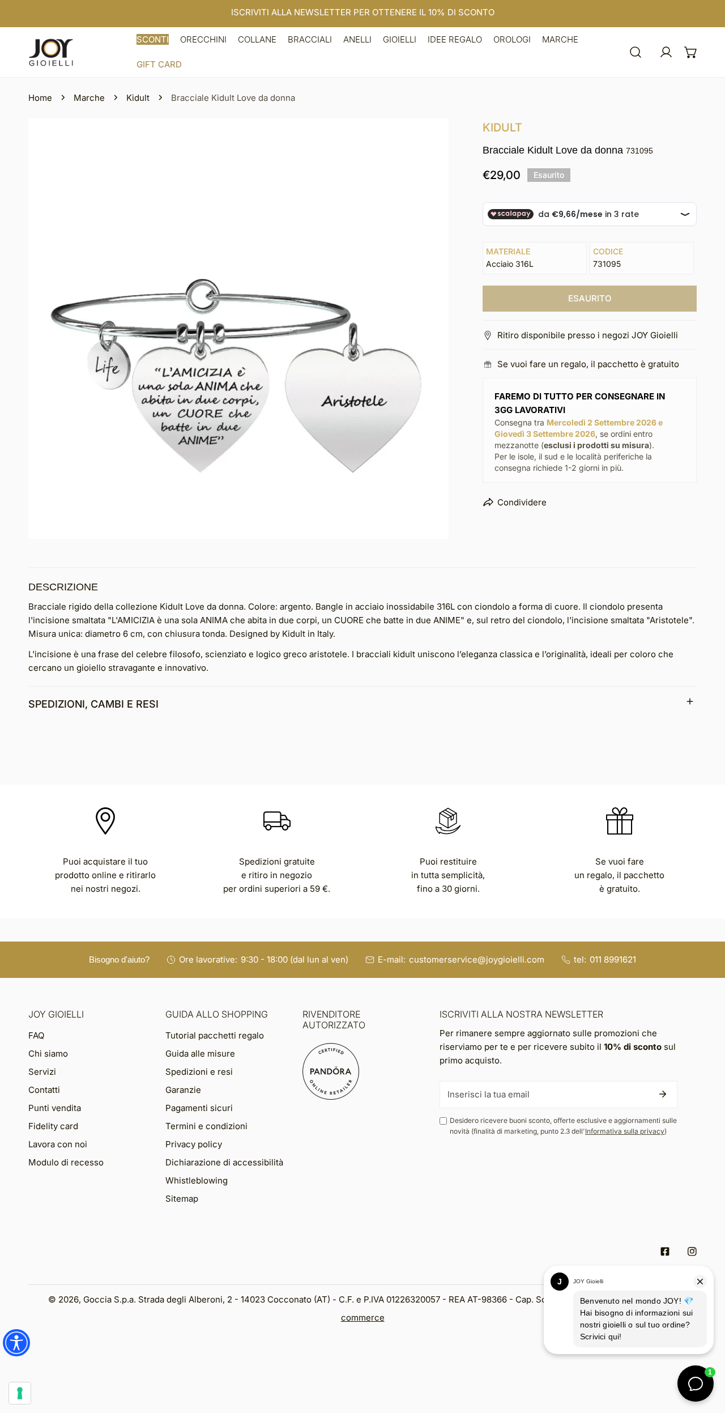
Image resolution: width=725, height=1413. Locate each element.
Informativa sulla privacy (624, 1131)
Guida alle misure (200, 1053)
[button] (152, 39)
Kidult (138, 97)
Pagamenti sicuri (199, 1108)
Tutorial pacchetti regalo (214, 1035)
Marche (89, 97)
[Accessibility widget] (16, 1342)
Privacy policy (193, 1144)
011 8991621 (613, 959)
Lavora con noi (57, 1144)
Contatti (44, 1089)
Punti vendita (54, 1108)
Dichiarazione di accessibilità (224, 1162)
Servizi (42, 1071)
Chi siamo (48, 1053)
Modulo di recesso (66, 1162)
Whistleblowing (196, 1180)
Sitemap (181, 1198)
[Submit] (662, 1094)
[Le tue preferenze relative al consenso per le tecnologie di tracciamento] (20, 1393)
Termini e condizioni (206, 1126)
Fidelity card (53, 1126)
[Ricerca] (635, 52)
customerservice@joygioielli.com (476, 959)
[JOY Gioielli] (51, 52)
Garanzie (183, 1089)
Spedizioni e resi (199, 1071)
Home (40, 97)
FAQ (36, 1035)
